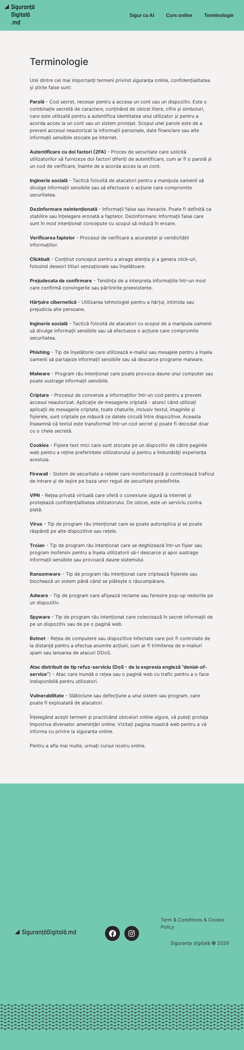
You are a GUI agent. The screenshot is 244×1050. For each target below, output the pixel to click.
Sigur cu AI (141, 15)
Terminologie (219, 15)
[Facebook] (112, 933)
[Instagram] (131, 933)
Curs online (179, 15)
